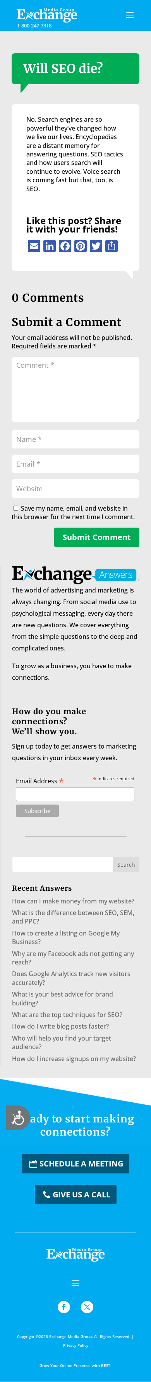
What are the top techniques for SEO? (67, 1014)
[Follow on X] (87, 1307)
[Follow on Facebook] (64, 1307)
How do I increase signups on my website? (74, 1058)
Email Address (40, 780)
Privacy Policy (75, 1345)
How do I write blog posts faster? (60, 1026)
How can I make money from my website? (73, 901)
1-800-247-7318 (34, 25)
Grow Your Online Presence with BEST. (75, 1365)
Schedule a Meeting (81, 1163)
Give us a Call (81, 1194)
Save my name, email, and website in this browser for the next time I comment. (73, 512)
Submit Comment (97, 537)
